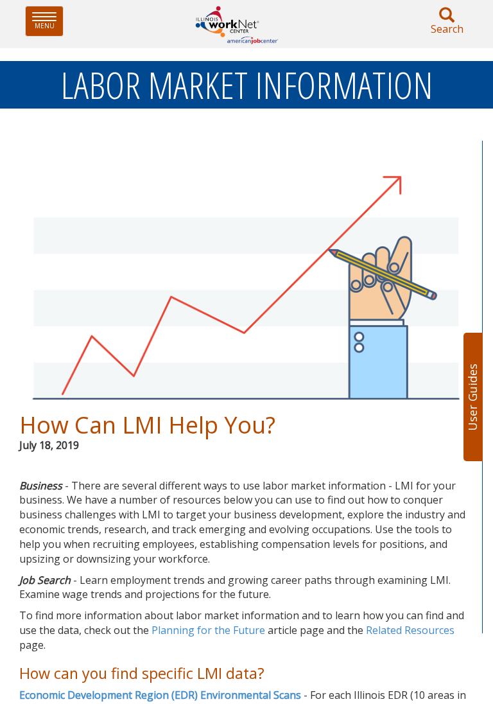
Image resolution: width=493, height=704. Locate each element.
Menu (49, 21)
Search (447, 29)
